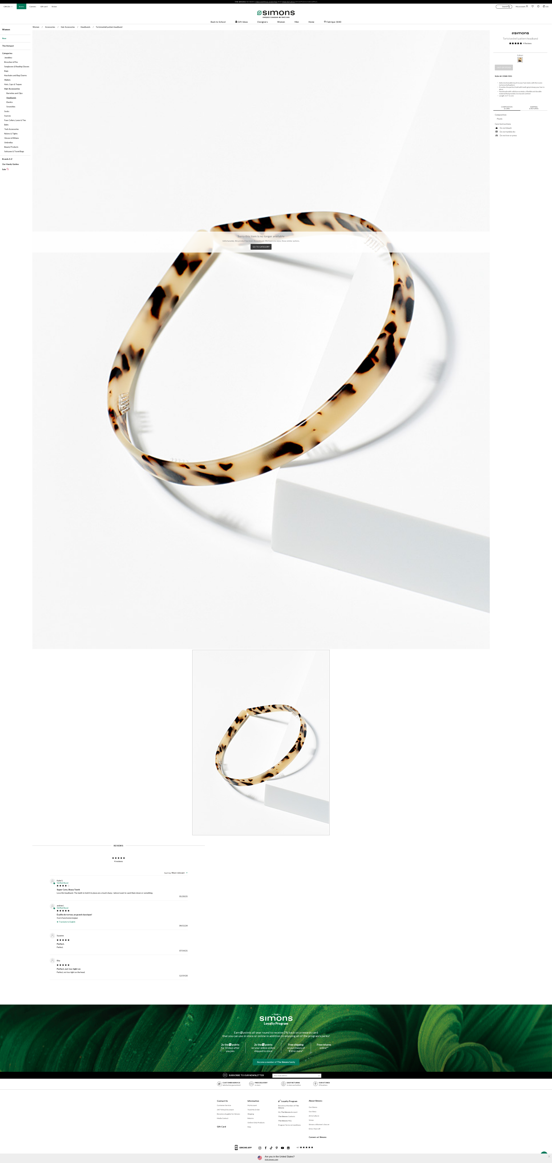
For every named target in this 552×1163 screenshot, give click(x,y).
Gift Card (221, 1126)
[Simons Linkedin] (288, 1148)
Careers (32, 6)
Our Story (312, 1111)
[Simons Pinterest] (276, 1148)
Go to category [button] (261, 247)
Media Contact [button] (222, 1118)
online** (324, 1046)
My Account (252, 1105)
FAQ (249, 1127)
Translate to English (67, 922)
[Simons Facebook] (265, 1148)
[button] (504, 7)
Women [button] (281, 22)
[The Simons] (276, 1017)
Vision (54, 6)
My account (520, 6)
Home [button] (311, 22)
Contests (286, 1116)
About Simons (315, 1101)
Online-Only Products (256, 1122)
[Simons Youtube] (282, 1148)
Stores (21, 6)
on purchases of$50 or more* (296, 1048)
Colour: (520, 55)
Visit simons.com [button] (271, 1159)
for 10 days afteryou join (230, 1048)
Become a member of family (276, 1062)
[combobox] (176, 873)
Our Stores (313, 1107)
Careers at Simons (318, 1137)
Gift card (43, 6)
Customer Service (224, 1105)
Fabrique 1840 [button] (333, 22)
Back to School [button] (218, 22)
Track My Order (254, 1110)
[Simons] (520, 34)
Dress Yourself (314, 1129)
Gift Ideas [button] (243, 22)
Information (253, 1101)
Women (6, 29)
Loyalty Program (276, 1023)
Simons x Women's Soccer (319, 1124)
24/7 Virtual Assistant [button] (225, 1110)
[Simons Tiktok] (271, 1148)
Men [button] (297, 22)
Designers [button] (262, 22)
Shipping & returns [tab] (533, 107)
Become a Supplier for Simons (228, 1114)
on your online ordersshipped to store (263, 1048)
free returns (288, 2)
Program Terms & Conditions (289, 1125)
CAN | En (7, 6)
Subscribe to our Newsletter (246, 1075)
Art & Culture (314, 1116)
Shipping (251, 1114)
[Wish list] (532, 7)
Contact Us (222, 1101)
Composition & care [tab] (506, 107)
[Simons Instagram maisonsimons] (259, 1148)
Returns (251, 1118)
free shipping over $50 (266, 2)
